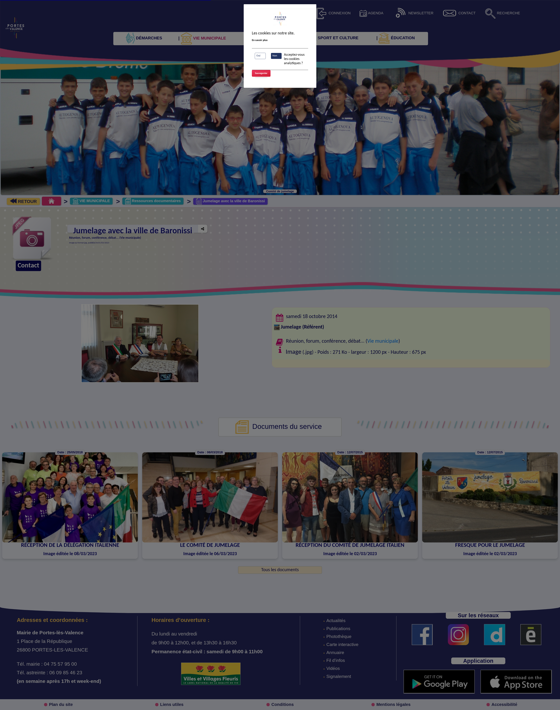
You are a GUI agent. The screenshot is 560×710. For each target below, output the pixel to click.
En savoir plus (260, 40)
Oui (258, 55)
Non (274, 55)
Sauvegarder (261, 73)
